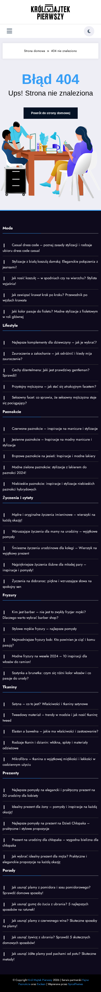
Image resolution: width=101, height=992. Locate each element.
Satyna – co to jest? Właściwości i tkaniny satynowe (50, 703)
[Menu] (9, 31)
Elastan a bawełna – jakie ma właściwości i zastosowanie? (55, 731)
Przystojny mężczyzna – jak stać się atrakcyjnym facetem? (54, 386)
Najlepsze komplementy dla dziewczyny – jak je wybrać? (54, 342)
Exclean (41, 984)
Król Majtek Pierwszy (40, 980)
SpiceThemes (75, 984)
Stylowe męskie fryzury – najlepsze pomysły (44, 628)
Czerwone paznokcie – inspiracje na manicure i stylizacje (55, 428)
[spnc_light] (89, 31)
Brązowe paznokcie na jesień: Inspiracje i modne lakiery (53, 456)
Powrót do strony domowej (50, 113)
